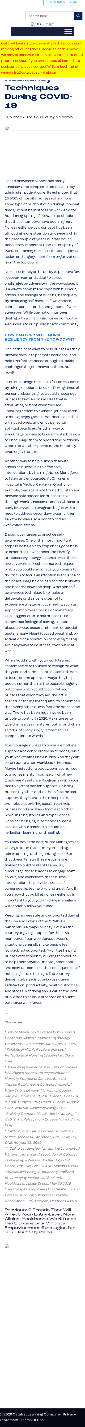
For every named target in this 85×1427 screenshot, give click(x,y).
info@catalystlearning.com (27, 1289)
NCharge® (14, 1309)
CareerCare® (16, 1348)
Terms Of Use (32, 1420)
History (14, 1379)
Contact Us (18, 1387)
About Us (16, 1371)
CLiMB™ (13, 1317)
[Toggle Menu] (68, 31)
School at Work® (20, 1325)
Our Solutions (24, 1301)
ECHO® (12, 1332)
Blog (10, 1363)
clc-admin (64, 117)
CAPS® (11, 1340)
